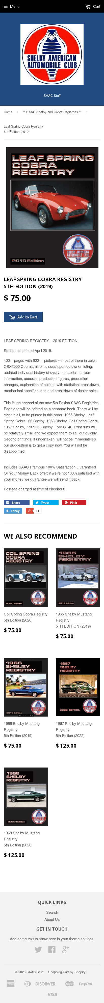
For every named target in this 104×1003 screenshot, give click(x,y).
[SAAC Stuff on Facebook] (52, 951)
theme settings (81, 938)
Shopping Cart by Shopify (67, 971)
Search (52, 912)
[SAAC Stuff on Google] (65, 951)
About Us (52, 919)
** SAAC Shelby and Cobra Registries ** (52, 111)
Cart (96, 6)
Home (8, 111)
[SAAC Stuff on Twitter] (38, 951)
